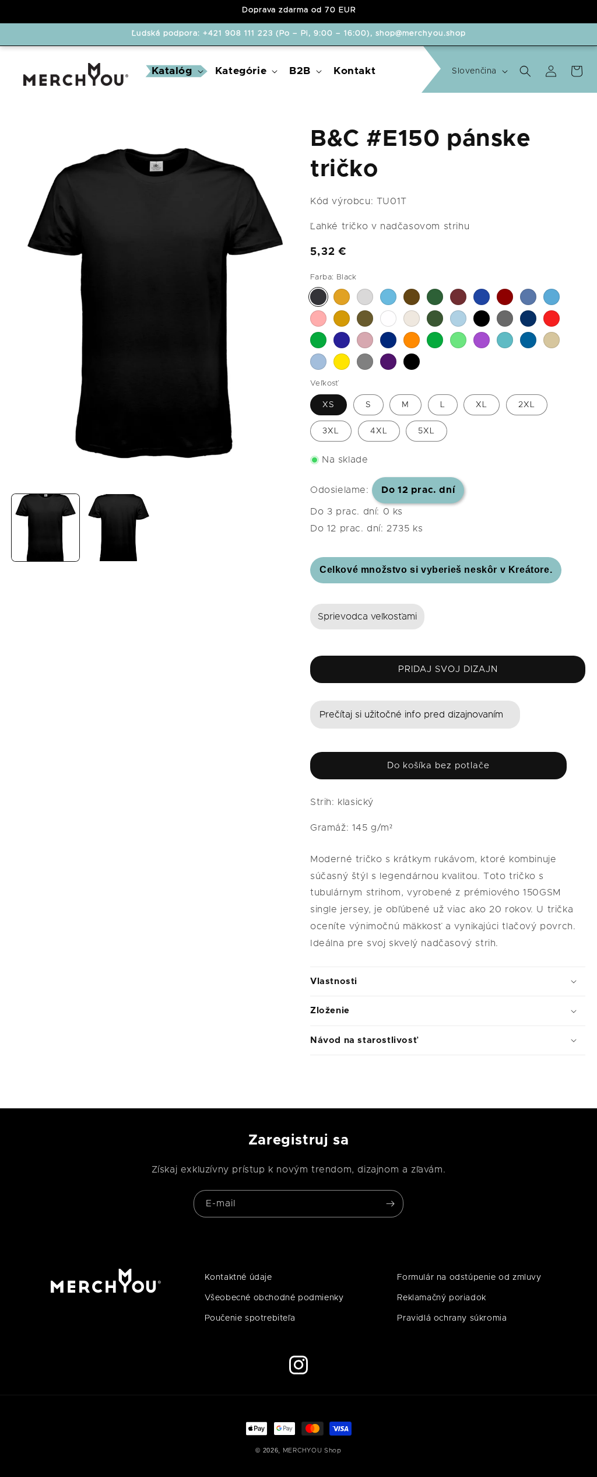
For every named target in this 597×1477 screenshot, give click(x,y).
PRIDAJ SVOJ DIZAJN (448, 669)
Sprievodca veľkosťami (367, 616)
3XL (330, 431)
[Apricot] (341, 297)
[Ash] (365, 297)
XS (328, 405)
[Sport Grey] (365, 362)
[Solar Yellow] (341, 362)
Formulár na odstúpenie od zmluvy (469, 1277)
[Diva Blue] (551, 297)
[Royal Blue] (528, 340)
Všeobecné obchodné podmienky (274, 1298)
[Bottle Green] (435, 297)
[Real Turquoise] (505, 340)
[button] (176, 71)
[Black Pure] (481, 318)
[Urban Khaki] (435, 318)
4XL (379, 431)
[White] (388, 318)
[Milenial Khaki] (365, 318)
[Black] (318, 297)
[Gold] (341, 318)
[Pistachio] (458, 340)
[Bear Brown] (411, 297)
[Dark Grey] (505, 318)
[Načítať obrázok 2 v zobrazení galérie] (119, 528)
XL (481, 405)
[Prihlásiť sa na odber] (390, 1203)
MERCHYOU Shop (312, 1450)
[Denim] (528, 297)
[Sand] (551, 340)
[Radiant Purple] (481, 340)
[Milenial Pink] (365, 340)
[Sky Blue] (318, 362)
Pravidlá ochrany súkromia (452, 1318)
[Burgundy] (458, 297)
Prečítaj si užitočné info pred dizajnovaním (411, 714)
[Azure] (458, 318)
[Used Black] (411, 362)
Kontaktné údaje (238, 1277)
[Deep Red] (505, 297)
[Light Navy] (341, 340)
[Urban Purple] (388, 362)
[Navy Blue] (388, 340)
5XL (426, 431)
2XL (526, 405)
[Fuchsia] (318, 318)
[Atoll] (388, 297)
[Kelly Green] (318, 340)
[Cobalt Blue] (481, 297)
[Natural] (411, 318)
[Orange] (411, 340)
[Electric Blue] (528, 318)
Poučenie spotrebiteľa (250, 1318)
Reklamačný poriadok (441, 1298)
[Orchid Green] (435, 340)
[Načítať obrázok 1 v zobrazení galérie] (45, 528)
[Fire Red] (551, 318)
